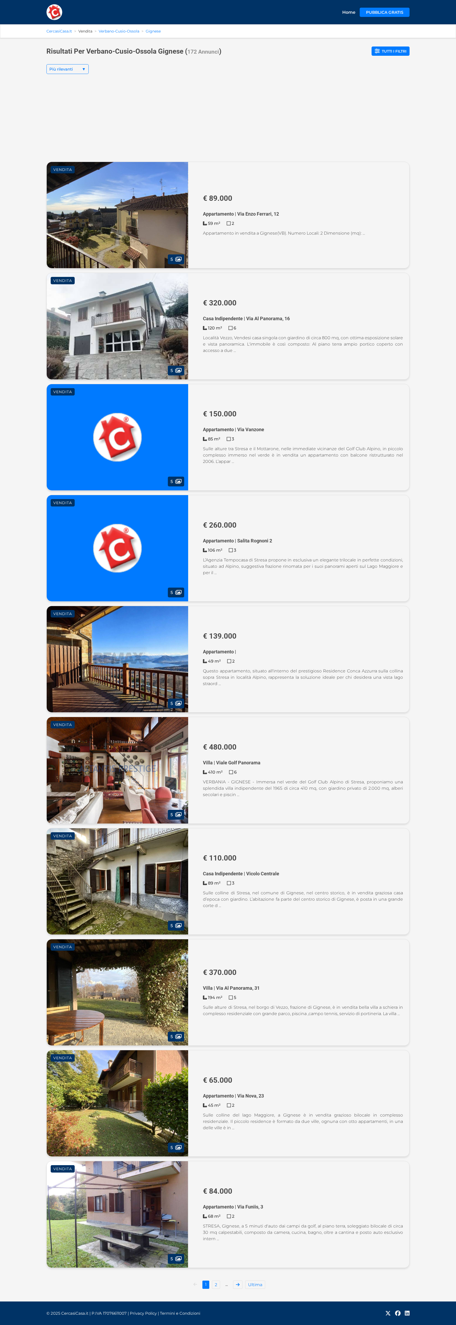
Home (348, 12)
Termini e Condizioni (180, 1313)
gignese (153, 31)
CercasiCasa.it (59, 31)
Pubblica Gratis (384, 12)
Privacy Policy (144, 1313)
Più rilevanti (67, 69)
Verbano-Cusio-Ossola (119, 31)
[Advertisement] (228, 122)
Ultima (255, 1284)
